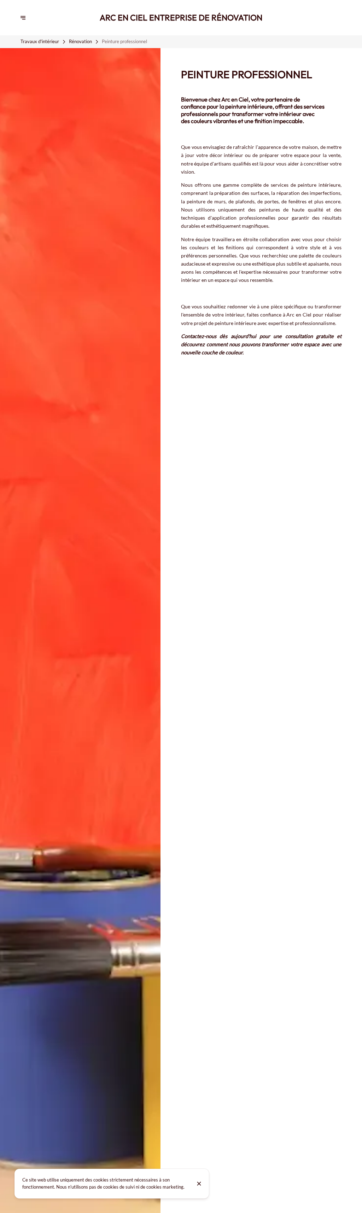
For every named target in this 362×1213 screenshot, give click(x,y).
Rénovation (80, 41)
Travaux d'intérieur (40, 41)
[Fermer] (199, 1184)
